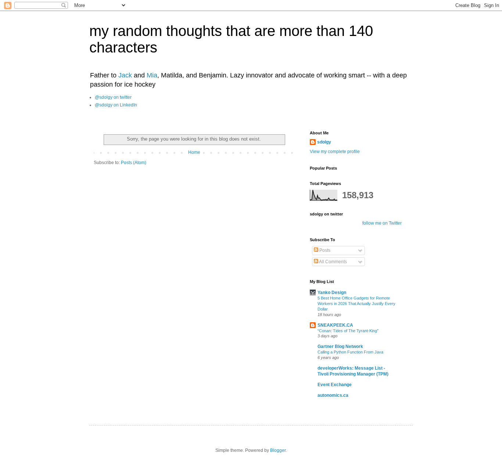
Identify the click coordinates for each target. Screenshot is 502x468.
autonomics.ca (333, 395)
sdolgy (324, 142)
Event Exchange (335, 384)
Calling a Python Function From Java (350, 352)
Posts (324, 250)
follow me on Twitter (382, 223)
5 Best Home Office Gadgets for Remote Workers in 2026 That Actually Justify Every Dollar (356, 303)
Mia (152, 75)
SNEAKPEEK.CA (335, 325)
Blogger (278, 450)
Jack (125, 75)
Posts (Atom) (133, 162)
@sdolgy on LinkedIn (116, 105)
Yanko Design (332, 292)
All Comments (332, 261)
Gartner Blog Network (340, 346)
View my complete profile (335, 151)
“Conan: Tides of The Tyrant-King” (348, 331)
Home (194, 152)
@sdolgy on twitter (113, 97)
